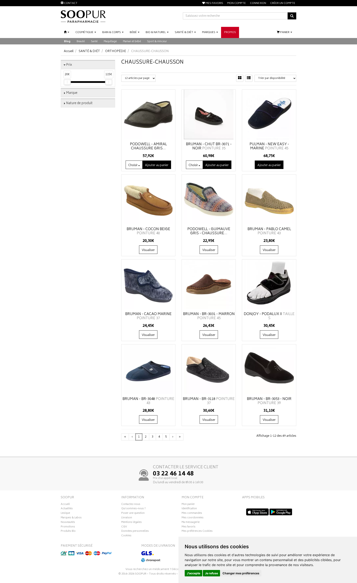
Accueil (69, 51)
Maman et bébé (132, 41)
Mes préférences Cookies (197, 531)
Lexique (65, 513)
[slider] (67, 82)
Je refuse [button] (211, 573)
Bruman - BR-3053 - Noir (269, 401)
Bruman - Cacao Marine (148, 316)
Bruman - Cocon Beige (148, 231)
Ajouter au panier (269, 165)
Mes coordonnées (192, 518)
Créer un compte (282, 3)
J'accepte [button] (193, 573)
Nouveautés (68, 523)
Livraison (126, 518)
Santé (94, 41)
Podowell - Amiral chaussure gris (148, 146)
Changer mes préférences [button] (241, 573)
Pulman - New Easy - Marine (269, 146)
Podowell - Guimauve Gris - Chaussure (208, 231)
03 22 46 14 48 (173, 474)
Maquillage (110, 41)
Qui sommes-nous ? (133, 509)
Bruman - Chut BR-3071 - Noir (209, 146)
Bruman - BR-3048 (148, 401)
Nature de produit (79, 103)
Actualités (67, 509)
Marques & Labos (71, 518)
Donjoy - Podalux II (269, 316)
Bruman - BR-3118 (209, 401)
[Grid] (239, 78)
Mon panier (188, 505)
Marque (71, 93)
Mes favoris (188, 527)
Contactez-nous (130, 505)
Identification (189, 509)
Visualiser (148, 250)
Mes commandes (192, 513)
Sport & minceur (157, 41)
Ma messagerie (191, 523)
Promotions (68, 527)
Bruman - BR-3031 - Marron (209, 316)
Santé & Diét (89, 51)
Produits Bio (68, 531)
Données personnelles (135, 531)
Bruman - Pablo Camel (269, 231)
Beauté (81, 41)
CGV (124, 527)
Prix (69, 65)
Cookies (126, 536)
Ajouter (156, 165)
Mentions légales (131, 523)
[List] (248, 78)
